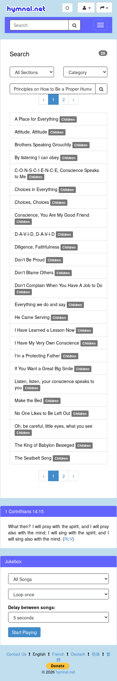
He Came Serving (40, 317)
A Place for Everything (45, 119)
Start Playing (24, 632)
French (58, 654)
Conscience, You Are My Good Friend (52, 218)
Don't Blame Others (42, 272)
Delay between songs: (32, 607)
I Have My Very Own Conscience (55, 343)
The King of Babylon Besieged (52, 445)
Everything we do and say (48, 304)
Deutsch (78, 654)
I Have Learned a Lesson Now (53, 330)
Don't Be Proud (38, 259)
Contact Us (16, 654)
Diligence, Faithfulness (45, 247)
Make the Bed (36, 400)
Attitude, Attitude (39, 132)
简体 (96, 654)
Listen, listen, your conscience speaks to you (54, 384)
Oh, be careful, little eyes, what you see (53, 429)
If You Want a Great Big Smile (52, 368)
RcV (68, 539)
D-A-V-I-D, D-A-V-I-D (43, 234)
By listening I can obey (45, 157)
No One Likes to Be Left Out (50, 413)
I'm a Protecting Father (45, 355)
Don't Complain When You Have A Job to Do (58, 288)
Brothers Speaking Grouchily (51, 144)
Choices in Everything (44, 189)
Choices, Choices (40, 202)
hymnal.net (65, 672)
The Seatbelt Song (41, 458)
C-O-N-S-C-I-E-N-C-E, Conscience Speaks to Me (57, 173)
